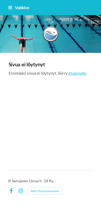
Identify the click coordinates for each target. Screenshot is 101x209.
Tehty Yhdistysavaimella (44, 191)
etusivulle (77, 73)
